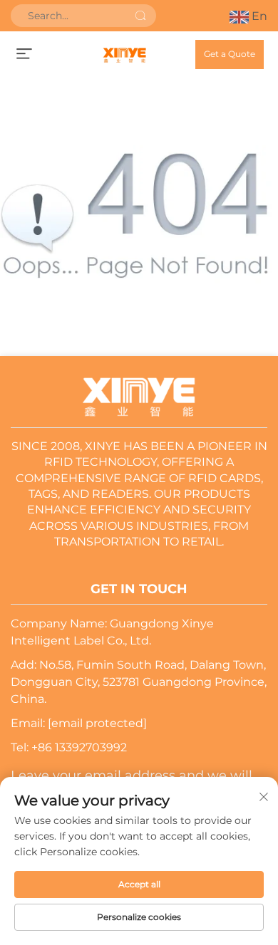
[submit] (140, 15)
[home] (124, 54)
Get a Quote (229, 53)
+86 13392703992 (79, 747)
